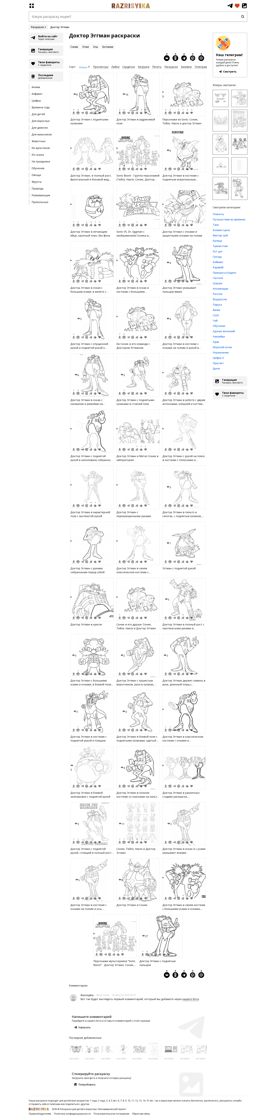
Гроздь (217, 256)
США (216, 315)
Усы (95, 46)
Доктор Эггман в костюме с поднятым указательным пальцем (180, 179)
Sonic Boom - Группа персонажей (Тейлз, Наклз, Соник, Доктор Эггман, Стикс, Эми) (137, 179)
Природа (37, 188)
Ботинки (107, 46)
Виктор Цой (220, 235)
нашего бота (190, 999)
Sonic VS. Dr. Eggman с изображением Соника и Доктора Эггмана (132, 235)
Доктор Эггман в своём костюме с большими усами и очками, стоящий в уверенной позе (183, 908)
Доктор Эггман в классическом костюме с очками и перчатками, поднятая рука (182, 740)
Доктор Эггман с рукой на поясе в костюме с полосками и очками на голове (183, 460)
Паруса (217, 304)
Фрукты (37, 181)
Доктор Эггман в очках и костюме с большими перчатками (132, 291)
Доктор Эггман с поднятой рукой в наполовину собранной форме (91, 460)
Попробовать (87, 1084)
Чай (215, 320)
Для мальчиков (42, 134)
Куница (217, 240)
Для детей (38, 114)
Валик (216, 310)
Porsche (217, 294)
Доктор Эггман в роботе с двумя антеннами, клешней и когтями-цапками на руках (183, 403)
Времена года (41, 107)
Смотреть (230, 71)
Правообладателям (40, 1113)
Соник (74, 46)
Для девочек (40, 127)
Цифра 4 (218, 358)
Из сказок (38, 154)
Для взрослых (41, 121)
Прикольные (40, 202)
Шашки (217, 283)
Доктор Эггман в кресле (86, 624)
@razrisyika (102, 995)
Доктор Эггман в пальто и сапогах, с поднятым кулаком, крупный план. (182, 516)
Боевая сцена (221, 230)
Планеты (218, 214)
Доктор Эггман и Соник (131, 905)
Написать (84, 1027)
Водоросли (220, 299)
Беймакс (218, 262)
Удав (216, 342)
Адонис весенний (224, 331)
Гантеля (218, 278)
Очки (85, 46)
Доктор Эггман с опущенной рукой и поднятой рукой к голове (89, 347)
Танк (216, 224)
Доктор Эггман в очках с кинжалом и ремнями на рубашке (86, 403)
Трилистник (220, 246)
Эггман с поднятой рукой (179, 568)
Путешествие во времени (229, 219)
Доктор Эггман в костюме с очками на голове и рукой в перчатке (180, 347)
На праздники (41, 161)
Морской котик (222, 347)
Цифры (36, 100)
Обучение (38, 168)
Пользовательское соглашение (111, 1113)
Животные (38, 141)
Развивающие (41, 195)
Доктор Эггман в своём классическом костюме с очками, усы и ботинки (132, 572)
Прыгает (218, 363)
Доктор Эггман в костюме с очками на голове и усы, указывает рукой (88, 908)
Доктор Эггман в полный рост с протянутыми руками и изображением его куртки (183, 628)
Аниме (36, 87)
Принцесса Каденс (224, 272)
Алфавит (37, 94)
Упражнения (221, 352)
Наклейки (219, 336)
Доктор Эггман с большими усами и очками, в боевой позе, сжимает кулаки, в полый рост (91, 684)
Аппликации (220, 288)
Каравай (218, 267)
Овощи (36, 175)
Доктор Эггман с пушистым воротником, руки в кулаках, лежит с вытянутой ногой (135, 684)
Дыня (216, 368)
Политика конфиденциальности (72, 1113)
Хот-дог (218, 251)
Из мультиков (41, 148)
